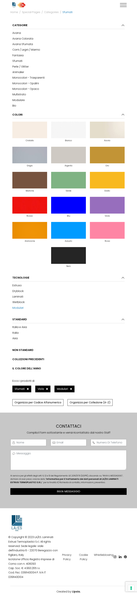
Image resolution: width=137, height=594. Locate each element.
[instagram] (115, 552)
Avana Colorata (22, 39)
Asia (15, 338)
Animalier (18, 72)
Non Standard (22, 350)
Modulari (18, 308)
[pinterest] (125, 552)
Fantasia (18, 55)
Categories (51, 12)
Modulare (18, 100)
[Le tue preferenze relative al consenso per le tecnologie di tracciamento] (131, 588)
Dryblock (18, 291)
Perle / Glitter (20, 67)
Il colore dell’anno (26, 368)
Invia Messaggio (68, 491)
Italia (15, 333)
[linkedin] (120, 552)
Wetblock (18, 302)
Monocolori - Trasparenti (28, 78)
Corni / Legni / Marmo (26, 50)
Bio (14, 106)
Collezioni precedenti (28, 359)
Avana (16, 33)
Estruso (17, 285)
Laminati (17, 297)
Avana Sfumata (22, 44)
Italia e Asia (19, 327)
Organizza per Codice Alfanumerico (38, 402)
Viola (41, 389)
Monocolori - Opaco (25, 89)
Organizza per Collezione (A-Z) (90, 402)
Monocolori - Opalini (25, 83)
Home (14, 12)
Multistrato (19, 94)
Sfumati (17, 61)
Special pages (31, 12)
